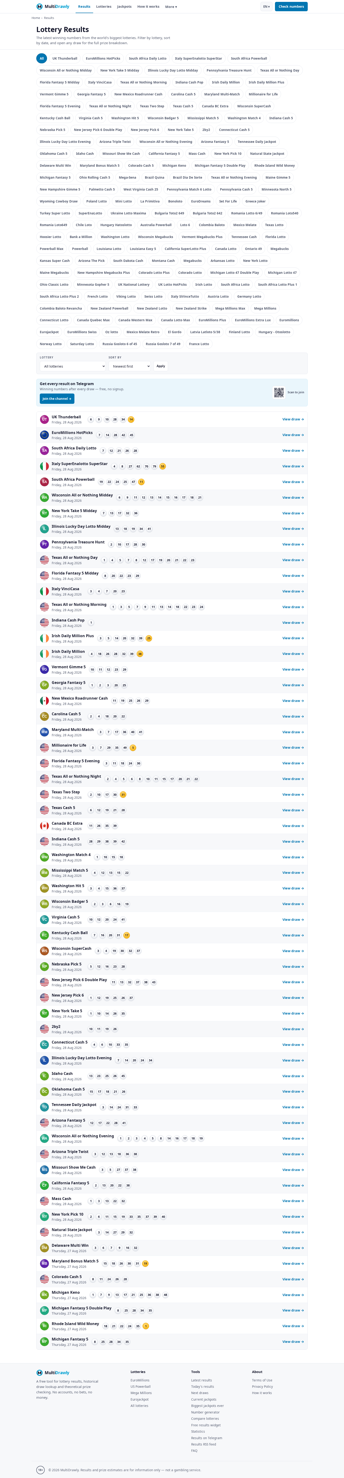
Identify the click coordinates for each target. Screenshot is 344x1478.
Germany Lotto (249, 296)
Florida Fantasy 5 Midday (60, 82)
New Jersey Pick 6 (145, 129)
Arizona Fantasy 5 (215, 141)
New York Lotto (255, 260)
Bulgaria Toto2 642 (207, 213)
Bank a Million (81, 237)
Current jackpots (203, 1399)
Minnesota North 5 (277, 189)
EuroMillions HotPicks (103, 58)
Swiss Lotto (153, 296)
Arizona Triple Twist (115, 141)
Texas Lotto (274, 225)
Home (36, 18)
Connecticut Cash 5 (234, 129)
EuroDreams (201, 201)
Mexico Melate (244, 225)
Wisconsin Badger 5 (163, 118)
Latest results (201, 1380)
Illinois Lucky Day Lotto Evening (65, 141)
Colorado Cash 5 (141, 165)
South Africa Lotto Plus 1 (277, 284)
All (42, 58)
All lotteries (139, 1405)
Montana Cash (163, 260)
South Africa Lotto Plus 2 (59, 296)
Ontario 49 (253, 248)
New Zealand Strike (191, 308)
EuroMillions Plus (212, 320)
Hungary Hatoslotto (116, 225)
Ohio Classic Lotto (54, 284)
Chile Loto (84, 225)
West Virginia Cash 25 (141, 189)
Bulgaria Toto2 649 (169, 213)
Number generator (205, 1412)
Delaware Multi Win (55, 165)
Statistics (198, 1431)
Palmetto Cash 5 (102, 189)
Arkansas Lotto (222, 260)
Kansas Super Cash (55, 260)
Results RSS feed (203, 1444)
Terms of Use (262, 1380)
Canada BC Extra (215, 106)
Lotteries (103, 6)
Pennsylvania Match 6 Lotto (189, 189)
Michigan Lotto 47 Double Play (234, 272)
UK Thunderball (64, 58)
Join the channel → (57, 399)
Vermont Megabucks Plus (202, 237)
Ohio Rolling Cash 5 (94, 177)
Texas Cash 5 (183, 106)
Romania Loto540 (284, 213)
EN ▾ (266, 6)
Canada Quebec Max (93, 320)
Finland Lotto (239, 332)
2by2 (206, 129)
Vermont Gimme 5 (54, 94)
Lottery (46, 357)
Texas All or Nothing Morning (143, 82)
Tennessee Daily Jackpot (257, 141)
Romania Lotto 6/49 (246, 213)
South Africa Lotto (235, 284)
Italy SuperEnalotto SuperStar (198, 58)
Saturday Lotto (82, 344)
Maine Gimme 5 (278, 177)
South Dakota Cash (128, 260)
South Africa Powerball (249, 58)
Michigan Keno (174, 165)
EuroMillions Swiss (82, 332)
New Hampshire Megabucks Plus (103, 272)
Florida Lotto (275, 237)
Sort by (115, 357)
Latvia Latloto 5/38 (205, 332)
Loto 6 (185, 225)
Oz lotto (111, 332)
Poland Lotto (96, 201)
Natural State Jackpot (267, 153)
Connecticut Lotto (54, 320)
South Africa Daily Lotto (147, 58)
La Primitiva (150, 201)
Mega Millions (265, 308)
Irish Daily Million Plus (266, 82)
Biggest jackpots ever (207, 1405)
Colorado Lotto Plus (154, 272)
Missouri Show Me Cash (121, 153)
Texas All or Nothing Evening (234, 177)
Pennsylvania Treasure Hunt (229, 70)
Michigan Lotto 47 (282, 272)
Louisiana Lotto (109, 248)
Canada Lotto (225, 248)
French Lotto (98, 296)
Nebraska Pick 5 (52, 129)
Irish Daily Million (226, 82)
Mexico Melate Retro (143, 332)
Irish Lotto (203, 284)
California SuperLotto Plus (185, 248)
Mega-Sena (127, 177)
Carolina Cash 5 (183, 94)
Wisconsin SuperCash (254, 106)
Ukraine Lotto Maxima (128, 213)
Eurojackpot (49, 332)
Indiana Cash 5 (281, 118)
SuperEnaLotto (90, 213)
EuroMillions (140, 1380)
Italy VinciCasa (100, 82)
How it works (148, 6)
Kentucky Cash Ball (55, 118)
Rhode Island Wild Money (274, 165)
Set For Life (228, 201)
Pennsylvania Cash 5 (236, 189)
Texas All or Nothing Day (279, 70)
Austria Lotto (218, 296)
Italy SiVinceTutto (185, 296)
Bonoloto (175, 201)
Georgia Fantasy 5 (91, 94)
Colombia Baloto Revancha (61, 308)
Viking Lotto (126, 296)
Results (84, 6)
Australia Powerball (156, 225)
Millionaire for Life (263, 94)
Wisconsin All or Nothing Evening (165, 141)
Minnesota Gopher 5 (93, 284)
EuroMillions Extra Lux (253, 320)
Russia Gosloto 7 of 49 (163, 344)
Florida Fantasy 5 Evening (60, 106)
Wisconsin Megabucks (155, 237)
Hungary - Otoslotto (274, 332)
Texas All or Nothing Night (110, 106)
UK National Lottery (134, 284)
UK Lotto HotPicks (172, 284)
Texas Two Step (152, 106)
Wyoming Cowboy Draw (59, 201)
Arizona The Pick (91, 260)
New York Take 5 (181, 129)
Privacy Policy (262, 1386)
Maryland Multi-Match (222, 94)
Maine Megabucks (54, 272)
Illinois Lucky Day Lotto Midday (173, 70)
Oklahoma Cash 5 (53, 153)
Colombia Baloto (212, 225)
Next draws (200, 1393)
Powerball (80, 248)
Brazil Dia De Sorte (187, 177)
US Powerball (141, 1386)
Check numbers (291, 6)
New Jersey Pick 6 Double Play (98, 129)
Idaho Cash (85, 153)
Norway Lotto (51, 344)
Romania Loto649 (53, 225)
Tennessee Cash (244, 237)
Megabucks (280, 248)
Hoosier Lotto (50, 237)
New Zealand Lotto (152, 308)
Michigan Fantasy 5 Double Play (220, 165)
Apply (161, 366)
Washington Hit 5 (125, 118)
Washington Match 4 (244, 118)
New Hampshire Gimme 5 (60, 189)
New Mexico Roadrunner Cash (138, 94)
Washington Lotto (115, 237)
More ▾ (171, 6)
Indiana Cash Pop (189, 82)
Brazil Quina (154, 177)
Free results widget (206, 1425)
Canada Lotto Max (175, 320)
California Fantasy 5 (164, 153)
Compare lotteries (205, 1418)
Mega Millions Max (230, 308)
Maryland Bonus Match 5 (100, 165)
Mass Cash (197, 153)
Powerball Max (51, 248)
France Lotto (199, 344)
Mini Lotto (123, 201)
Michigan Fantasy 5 (55, 177)
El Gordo (174, 332)
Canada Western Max (135, 320)
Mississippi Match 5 (203, 118)
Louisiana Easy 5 (143, 248)
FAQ (194, 1450)
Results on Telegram (206, 1438)
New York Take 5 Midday (119, 70)
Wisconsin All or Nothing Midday (66, 70)
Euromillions (289, 320)
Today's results (202, 1386)
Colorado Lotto (190, 272)
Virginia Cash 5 (91, 118)
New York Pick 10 (228, 153)
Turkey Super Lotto (55, 213)
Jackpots (124, 6)
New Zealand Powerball (109, 308)
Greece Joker (255, 201)
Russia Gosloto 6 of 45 (119, 344)
